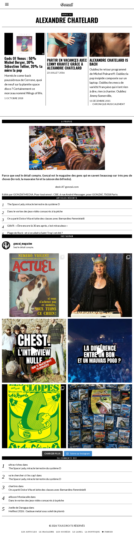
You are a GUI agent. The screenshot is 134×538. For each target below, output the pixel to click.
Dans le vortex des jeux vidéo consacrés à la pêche (35, 211)
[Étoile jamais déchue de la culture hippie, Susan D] (100, 285)
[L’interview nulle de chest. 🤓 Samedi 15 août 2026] (34, 351)
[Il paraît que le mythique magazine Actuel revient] (34, 285)
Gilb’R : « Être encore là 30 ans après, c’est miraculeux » (37, 225)
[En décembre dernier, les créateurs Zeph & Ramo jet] (100, 416)
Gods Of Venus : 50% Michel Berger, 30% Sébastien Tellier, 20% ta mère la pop (23, 64)
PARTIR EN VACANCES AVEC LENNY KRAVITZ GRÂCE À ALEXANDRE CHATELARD (67, 64)
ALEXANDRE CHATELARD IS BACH (109, 62)
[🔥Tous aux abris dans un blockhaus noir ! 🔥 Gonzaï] (34, 416)
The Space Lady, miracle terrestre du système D (33, 204)
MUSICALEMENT (116, 104)
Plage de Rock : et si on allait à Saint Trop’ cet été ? (35, 232)
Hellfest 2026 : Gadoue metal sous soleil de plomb (36, 511)
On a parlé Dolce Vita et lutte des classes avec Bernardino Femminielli (45, 218)
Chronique (99, 104)
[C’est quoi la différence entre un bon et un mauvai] (100, 351)
